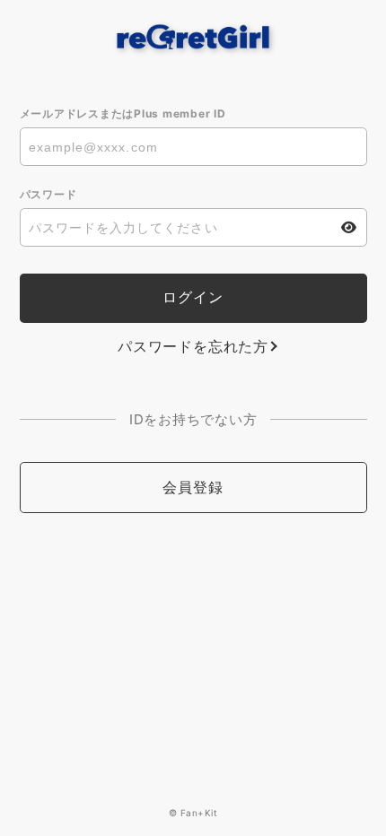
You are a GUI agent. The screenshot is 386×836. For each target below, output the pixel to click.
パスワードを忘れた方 (193, 346)
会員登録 (192, 487)
